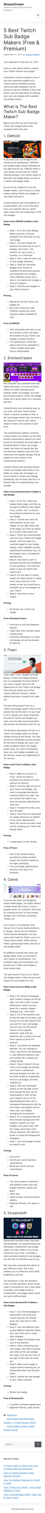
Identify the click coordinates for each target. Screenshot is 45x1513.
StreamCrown (14, 4)
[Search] (38, 1444)
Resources (12, 1415)
